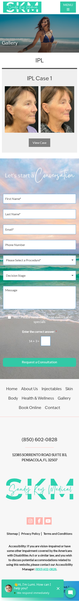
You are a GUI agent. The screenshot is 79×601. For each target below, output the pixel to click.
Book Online (30, 407)
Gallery (64, 398)
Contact (52, 407)
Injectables (52, 388)
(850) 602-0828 (39, 439)
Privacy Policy (30, 534)
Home (11, 388)
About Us (29, 388)
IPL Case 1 (39, 78)
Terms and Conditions (58, 534)
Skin (69, 388)
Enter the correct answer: (39, 331)
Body (13, 398)
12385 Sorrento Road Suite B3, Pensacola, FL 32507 (39, 457)
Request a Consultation (39, 362)
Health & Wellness (38, 398)
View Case (39, 142)
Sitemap (12, 534)
